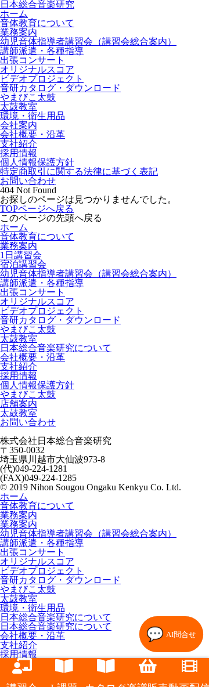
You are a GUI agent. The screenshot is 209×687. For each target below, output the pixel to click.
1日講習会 (21, 255)
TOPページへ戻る (37, 209)
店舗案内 (18, 403)
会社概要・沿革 (32, 134)
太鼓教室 (18, 106)
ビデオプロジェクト (42, 79)
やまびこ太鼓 (28, 97)
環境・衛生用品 (32, 116)
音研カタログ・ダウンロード (60, 88)
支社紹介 (18, 144)
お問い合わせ (28, 181)
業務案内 (18, 32)
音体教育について (37, 23)
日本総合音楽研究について (55, 348)
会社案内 (18, 125)
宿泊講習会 (23, 264)
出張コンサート (32, 60)
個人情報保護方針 (37, 162)
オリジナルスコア (37, 69)
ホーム (14, 227)
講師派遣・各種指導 (42, 51)
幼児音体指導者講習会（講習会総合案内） (88, 41)
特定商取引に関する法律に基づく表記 (79, 171)
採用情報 (18, 153)
